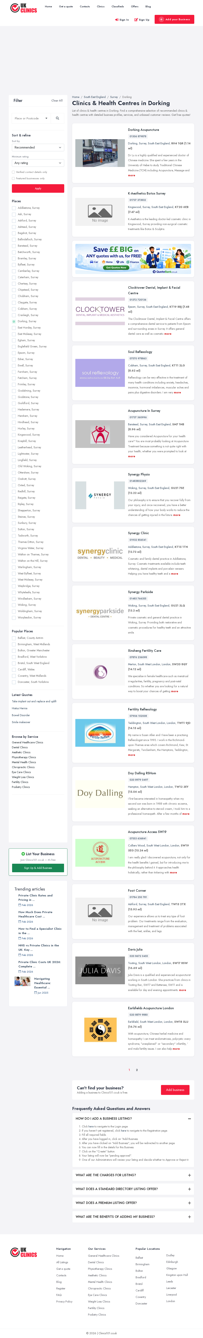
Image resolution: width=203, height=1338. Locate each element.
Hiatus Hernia (19, 708)
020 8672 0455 (139, 956)
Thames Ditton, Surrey (30, 542)
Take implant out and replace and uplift (34, 701)
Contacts (85, 6)
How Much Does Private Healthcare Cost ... (35, 914)
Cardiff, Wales (26, 669)
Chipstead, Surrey (28, 290)
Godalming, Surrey (29, 391)
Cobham (133, 365)
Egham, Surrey (26, 340)
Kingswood (134, 207)
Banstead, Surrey (27, 246)
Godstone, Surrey (28, 397)
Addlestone (134, 547)
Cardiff (140, 1290)
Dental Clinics (20, 747)
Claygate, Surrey (27, 302)
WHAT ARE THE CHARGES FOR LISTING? (106, 1175)
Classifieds (118, 6)
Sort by (16, 141)
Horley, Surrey (26, 428)
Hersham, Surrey (27, 416)
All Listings (62, 1262)
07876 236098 (138, 657)
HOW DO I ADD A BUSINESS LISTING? (104, 1118)
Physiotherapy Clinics (24, 757)
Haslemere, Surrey (28, 409)
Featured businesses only (30, 178)
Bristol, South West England (33, 663)
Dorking (132, 143)
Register (60, 1288)
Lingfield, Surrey (27, 460)
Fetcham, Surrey (27, 378)
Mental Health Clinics (24, 762)
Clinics (100, 6)
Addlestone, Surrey (29, 208)
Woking (132, 488)
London (166, 664)
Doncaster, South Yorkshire (33, 682)
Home (48, 6)
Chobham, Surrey (28, 296)
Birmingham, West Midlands (34, 644)
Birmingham (142, 1264)
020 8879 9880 (139, 1015)
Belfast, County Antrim (30, 638)
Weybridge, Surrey (28, 586)
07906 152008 (138, 716)
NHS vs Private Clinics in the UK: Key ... (38, 947)
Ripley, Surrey (26, 504)
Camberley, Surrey (28, 271)
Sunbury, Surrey (27, 523)
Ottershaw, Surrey (28, 472)
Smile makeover (21, 722)
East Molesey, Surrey (29, 334)
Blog (148, 6)
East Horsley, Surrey (29, 328)
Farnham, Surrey (27, 372)
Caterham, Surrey (28, 277)
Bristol (139, 1284)
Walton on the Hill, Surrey (33, 561)
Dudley (170, 1255)
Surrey (142, 143)
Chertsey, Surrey (27, 284)
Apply (38, 188)
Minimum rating (20, 156)
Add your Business (178, 19)
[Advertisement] (101, 65)
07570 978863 (138, 358)
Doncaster (141, 1303)
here (91, 1126)
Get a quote (66, 6)
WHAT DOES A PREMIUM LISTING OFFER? (106, 1203)
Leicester (171, 1288)
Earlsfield (133, 1022)
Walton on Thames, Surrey (33, 554)
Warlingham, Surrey (29, 567)
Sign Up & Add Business (38, 868)
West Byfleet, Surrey (29, 573)
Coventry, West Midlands (32, 676)
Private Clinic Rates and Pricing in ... (35, 897)
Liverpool (171, 1295)
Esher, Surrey (25, 359)
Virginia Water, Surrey (30, 548)
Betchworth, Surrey (29, 252)
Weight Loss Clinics (23, 777)
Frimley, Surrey (26, 384)
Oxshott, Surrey (27, 479)
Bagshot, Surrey (27, 233)
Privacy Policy (64, 1301)
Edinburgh (172, 1262)
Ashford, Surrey (27, 220)
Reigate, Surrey (26, 498)
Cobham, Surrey (27, 309)
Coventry (141, 1297)
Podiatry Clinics (21, 787)
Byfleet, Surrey (26, 264)
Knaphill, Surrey (27, 441)
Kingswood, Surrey (29, 435)
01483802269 (138, 481)
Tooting (132, 963)
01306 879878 (138, 136)
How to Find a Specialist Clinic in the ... (40, 931)
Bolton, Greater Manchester (34, 650)
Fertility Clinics (20, 782)
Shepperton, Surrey (29, 510)
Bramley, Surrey (27, 258)
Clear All (57, 101)
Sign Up (144, 20)
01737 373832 (138, 200)
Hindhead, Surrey (28, 422)
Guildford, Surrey (28, 403)
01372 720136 (138, 300)
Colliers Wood (136, 845)
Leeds (169, 1281)
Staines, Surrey (26, 517)
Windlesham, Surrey (29, 599)
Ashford (132, 904)
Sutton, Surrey (26, 529)
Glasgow (171, 1268)
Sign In (124, 20)
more (131, 175)
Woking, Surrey (27, 605)
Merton (132, 664)
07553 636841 (138, 838)
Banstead (133, 424)
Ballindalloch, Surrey (30, 239)
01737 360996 (138, 417)
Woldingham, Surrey (30, 611)
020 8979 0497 (139, 780)
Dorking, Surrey (27, 321)
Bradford (141, 1277)
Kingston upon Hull (177, 1275)
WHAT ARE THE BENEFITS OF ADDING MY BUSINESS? (115, 1216)
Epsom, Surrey (26, 353)
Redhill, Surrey (26, 491)
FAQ (59, 1295)
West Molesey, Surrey (30, 580)
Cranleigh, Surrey (28, 315)
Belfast (139, 1258)
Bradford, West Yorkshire (32, 657)
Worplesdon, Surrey (29, 617)
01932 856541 (138, 540)
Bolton (139, 1271)
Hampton (133, 787)
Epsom (132, 307)
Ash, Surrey (24, 214)
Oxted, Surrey (26, 485)
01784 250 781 (138, 897)
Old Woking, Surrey (29, 466)
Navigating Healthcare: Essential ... (42, 983)
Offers (134, 6)
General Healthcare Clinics (27, 742)
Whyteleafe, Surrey (29, 592)
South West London (149, 664)
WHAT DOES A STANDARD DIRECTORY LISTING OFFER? (117, 1189)
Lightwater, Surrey (28, 454)
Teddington (134, 723)
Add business (175, 1090)
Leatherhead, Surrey (29, 447)
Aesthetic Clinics (21, 752)
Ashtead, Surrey (27, 227)
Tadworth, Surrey (28, 536)
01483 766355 (138, 598)
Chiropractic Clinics (23, 767)
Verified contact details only (31, 172)
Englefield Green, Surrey (32, 346)
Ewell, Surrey (25, 365)
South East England (159, 143)
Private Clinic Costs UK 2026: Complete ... (39, 964)
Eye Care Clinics (21, 772)
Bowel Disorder (21, 715)
